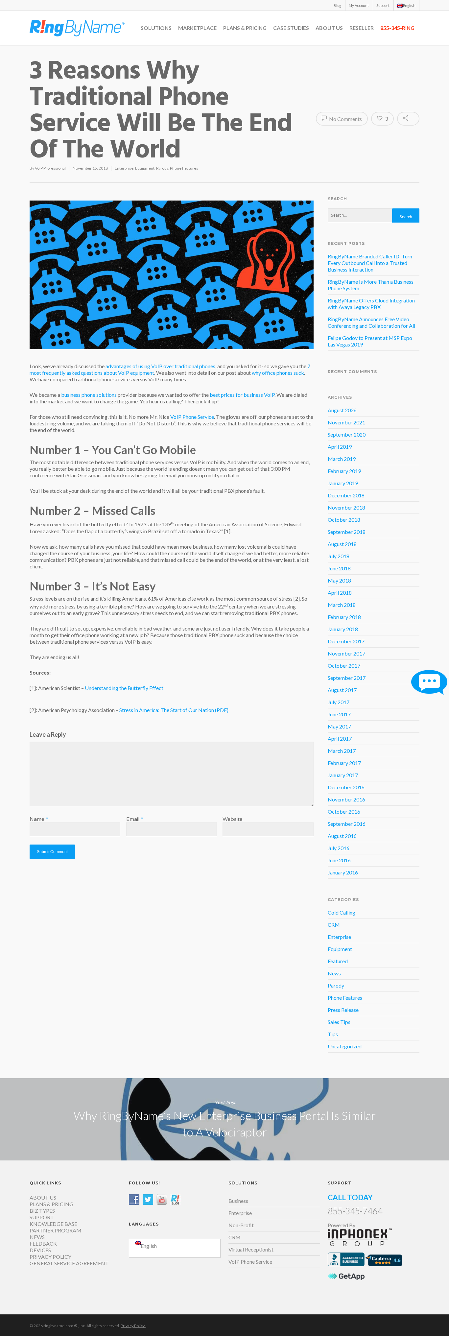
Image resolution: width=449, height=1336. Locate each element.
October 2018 (344, 519)
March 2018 (342, 605)
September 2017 (347, 678)
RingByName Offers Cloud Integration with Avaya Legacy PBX (371, 303)
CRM (334, 924)
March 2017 (342, 751)
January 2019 (343, 483)
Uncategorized (345, 1046)
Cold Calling (341, 912)
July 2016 (338, 848)
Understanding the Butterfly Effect (124, 688)
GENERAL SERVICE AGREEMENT (69, 1263)
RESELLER (361, 28)
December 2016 (346, 787)
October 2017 (344, 665)
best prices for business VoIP (242, 395)
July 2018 (338, 556)
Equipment (144, 168)
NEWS (37, 1237)
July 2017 (338, 702)
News (334, 973)
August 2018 (342, 544)
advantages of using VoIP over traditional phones (160, 366)
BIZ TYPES (42, 1210)
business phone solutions (89, 395)
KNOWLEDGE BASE (53, 1224)
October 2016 (344, 811)
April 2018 (340, 592)
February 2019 (344, 471)
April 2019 (340, 446)
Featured (338, 961)
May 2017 (339, 726)
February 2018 (344, 617)
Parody (162, 168)
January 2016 (343, 872)
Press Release (343, 1010)
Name (39, 819)
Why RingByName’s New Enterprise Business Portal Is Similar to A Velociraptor (224, 1119)
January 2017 (343, 775)
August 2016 (342, 836)
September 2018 (347, 532)
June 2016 (339, 860)
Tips (333, 1034)
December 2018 (346, 495)
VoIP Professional (50, 168)
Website (233, 819)
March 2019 (342, 459)
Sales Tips (339, 1022)
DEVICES (40, 1250)
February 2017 (344, 763)
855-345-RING (397, 28)
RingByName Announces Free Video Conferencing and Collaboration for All (371, 322)
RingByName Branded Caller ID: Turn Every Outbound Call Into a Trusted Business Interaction (370, 263)
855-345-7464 (355, 1211)
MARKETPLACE (197, 28)
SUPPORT (42, 1217)
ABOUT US (329, 28)
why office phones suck (278, 373)
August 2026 (342, 410)
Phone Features (184, 168)
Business (238, 1201)
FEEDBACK (43, 1243)
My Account (359, 5)
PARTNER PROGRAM (56, 1230)
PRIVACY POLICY (50, 1256)
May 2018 (339, 580)
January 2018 (343, 629)
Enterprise (124, 168)
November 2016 (346, 799)
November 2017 (346, 653)
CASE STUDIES (291, 28)
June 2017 (339, 714)
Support (383, 5)
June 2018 (339, 568)
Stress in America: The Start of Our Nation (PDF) (173, 710)
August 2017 (342, 690)
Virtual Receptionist (250, 1249)
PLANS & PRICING (245, 28)
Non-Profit (241, 1225)
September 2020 (347, 434)
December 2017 (346, 641)
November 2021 (346, 422)
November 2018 (346, 507)
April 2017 (340, 738)
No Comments (345, 119)
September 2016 (347, 824)
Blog (337, 5)
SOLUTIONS (156, 28)
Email (134, 819)
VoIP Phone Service (192, 417)
